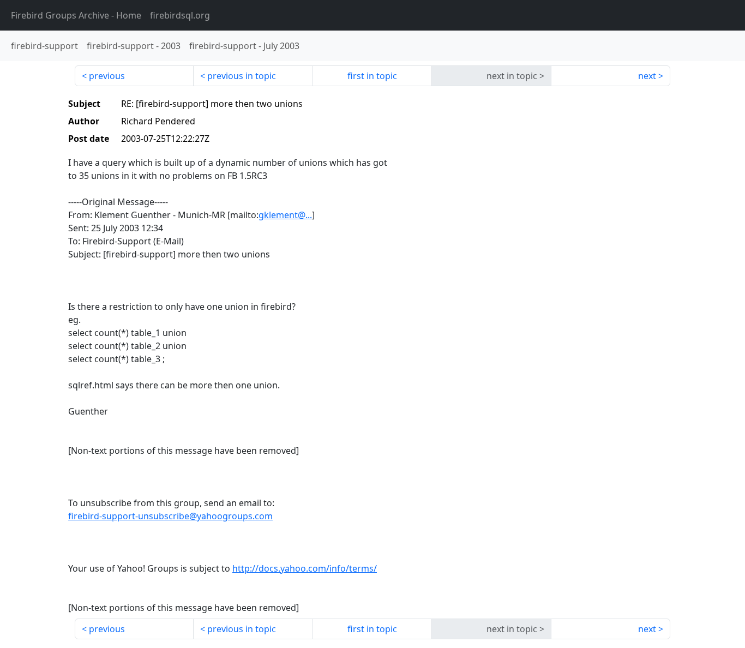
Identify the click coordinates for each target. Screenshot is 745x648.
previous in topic (241, 76)
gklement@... (285, 215)
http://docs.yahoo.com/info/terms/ (304, 568)
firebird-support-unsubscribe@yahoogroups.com (170, 516)
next (647, 76)
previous (107, 76)
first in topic (372, 76)
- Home (76, 15)
